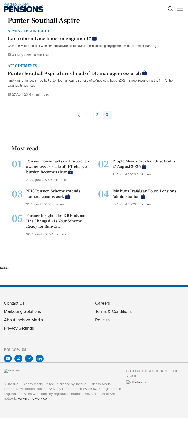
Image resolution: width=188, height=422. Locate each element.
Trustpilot (4, 267)
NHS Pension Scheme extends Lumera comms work (53, 193)
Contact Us (14, 303)
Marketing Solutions (22, 311)
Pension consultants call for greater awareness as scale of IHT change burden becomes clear (58, 167)
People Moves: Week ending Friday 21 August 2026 (144, 164)
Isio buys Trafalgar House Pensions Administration (144, 193)
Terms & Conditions (113, 311)
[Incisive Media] (12, 370)
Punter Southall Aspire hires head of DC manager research (74, 73)
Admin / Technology (29, 31)
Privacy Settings (19, 328)
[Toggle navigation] (178, 8)
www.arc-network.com (33, 398)
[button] (170, 8)
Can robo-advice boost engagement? (49, 38)
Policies (102, 320)
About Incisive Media (23, 320)
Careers (102, 303)
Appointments (22, 66)
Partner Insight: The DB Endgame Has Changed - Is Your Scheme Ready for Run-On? (57, 221)
